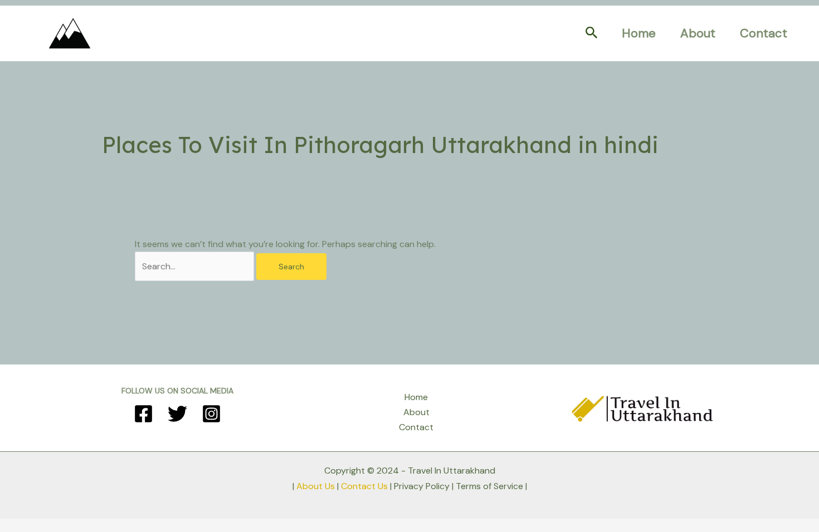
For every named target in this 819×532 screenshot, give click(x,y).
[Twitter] (177, 413)
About (697, 33)
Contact (763, 33)
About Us (315, 486)
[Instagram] (211, 413)
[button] (591, 33)
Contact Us (364, 486)
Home (639, 33)
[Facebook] (143, 413)
